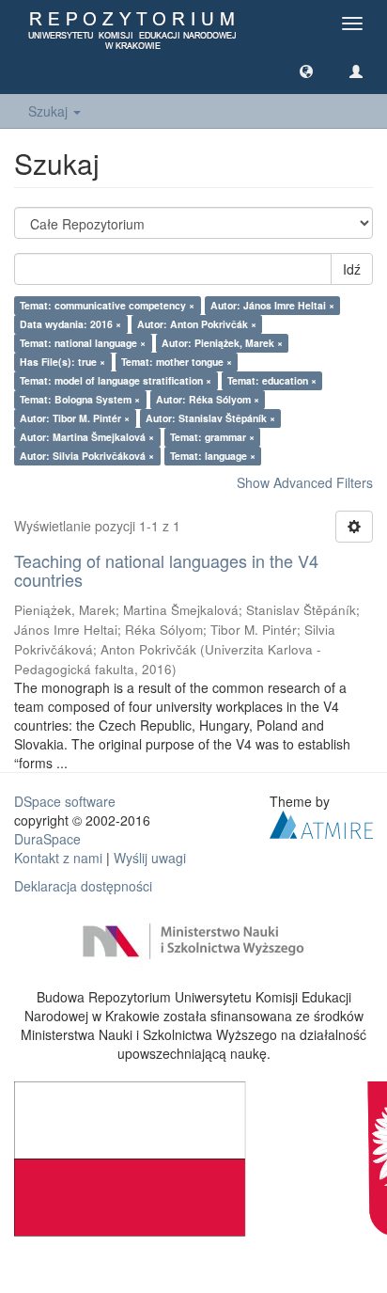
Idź (352, 269)
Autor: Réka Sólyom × (207, 399)
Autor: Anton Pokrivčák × (196, 324)
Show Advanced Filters (305, 482)
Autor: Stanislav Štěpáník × (210, 418)
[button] (306, 71)
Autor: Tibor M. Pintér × (75, 418)
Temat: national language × (83, 343)
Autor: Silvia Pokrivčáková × (87, 456)
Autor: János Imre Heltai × (272, 305)
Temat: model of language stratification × (115, 380)
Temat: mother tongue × (176, 362)
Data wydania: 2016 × (70, 324)
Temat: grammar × (212, 437)
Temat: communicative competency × (107, 305)
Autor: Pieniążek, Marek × (222, 343)
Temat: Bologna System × (80, 399)
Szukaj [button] (49, 111)
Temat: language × (212, 456)
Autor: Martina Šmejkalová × (87, 437)
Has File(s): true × (62, 362)
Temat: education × (272, 380)
